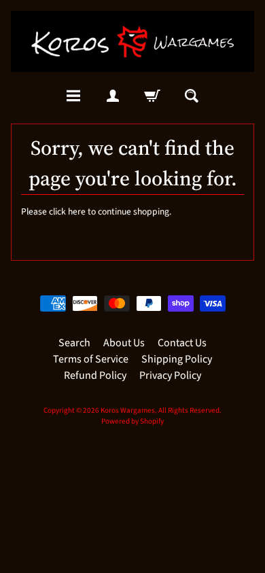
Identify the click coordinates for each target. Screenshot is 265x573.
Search (74, 342)
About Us (124, 342)
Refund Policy (95, 375)
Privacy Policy (170, 375)
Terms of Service (90, 359)
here (77, 211)
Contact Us (182, 342)
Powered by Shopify (132, 421)
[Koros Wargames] (132, 41)
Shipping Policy (176, 359)
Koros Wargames (128, 410)
